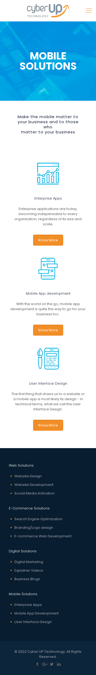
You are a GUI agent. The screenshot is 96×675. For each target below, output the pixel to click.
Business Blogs (27, 579)
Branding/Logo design (33, 527)
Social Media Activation (34, 493)
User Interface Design (33, 621)
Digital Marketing (28, 561)
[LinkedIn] (59, 664)
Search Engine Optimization (38, 519)
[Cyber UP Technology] (48, 11)
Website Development (33, 484)
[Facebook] (37, 664)
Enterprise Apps (28, 604)
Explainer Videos (28, 570)
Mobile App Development (36, 613)
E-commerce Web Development (42, 536)
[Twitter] (51, 664)
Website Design (28, 476)
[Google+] (44, 664)
